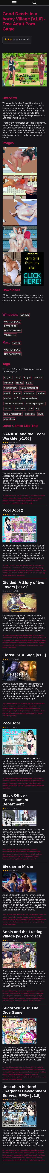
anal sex (38, 377)
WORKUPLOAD (12, 322)
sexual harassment (13, 414)
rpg (37, 409)
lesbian (7, 398)
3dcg (18, 377)
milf (16, 398)
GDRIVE (24, 315)
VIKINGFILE (10, 335)
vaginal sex (9, 419)
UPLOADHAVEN (12, 330)
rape (31, 409)
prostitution (20, 409)
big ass (19, 383)
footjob (7, 393)
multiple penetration (13, 403)
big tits (29, 383)
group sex (29, 393)
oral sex (7, 409)
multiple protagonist (35, 403)
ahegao (27, 377)
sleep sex (30, 414)
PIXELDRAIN (10, 326)
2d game (8, 377)
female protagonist (29, 388)
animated (8, 383)
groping (17, 393)
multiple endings (29, 398)
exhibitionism (10, 388)
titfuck (40, 414)
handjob (41, 393)
